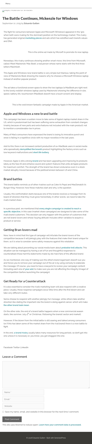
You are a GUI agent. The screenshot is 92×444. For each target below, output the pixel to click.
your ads (29, 269)
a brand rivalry (21, 332)
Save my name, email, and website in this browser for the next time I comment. (42, 412)
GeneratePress (60, 438)
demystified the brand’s (31, 149)
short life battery (41, 152)
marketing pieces (33, 38)
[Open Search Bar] (88, 3)
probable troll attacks (71, 247)
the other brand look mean (16, 305)
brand (35, 161)
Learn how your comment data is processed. (60, 425)
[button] (8, 346)
